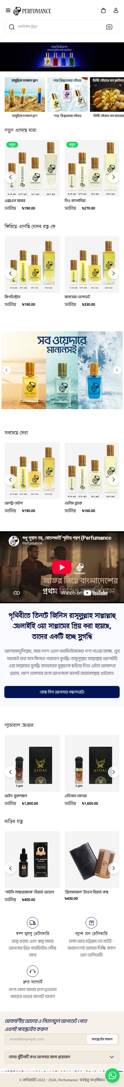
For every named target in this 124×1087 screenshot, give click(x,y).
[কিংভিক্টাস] (32, 264)
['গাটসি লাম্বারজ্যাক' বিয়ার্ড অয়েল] (32, 859)
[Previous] (10, 177)
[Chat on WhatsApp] (112, 1075)
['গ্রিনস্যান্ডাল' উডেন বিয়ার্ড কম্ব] (92, 859)
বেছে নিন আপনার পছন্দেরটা (62, 692)
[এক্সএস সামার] (32, 168)
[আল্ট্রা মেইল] (32, 471)
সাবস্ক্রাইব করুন (102, 1039)
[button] (103, 10)
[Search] (111, 26)
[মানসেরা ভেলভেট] (92, 264)
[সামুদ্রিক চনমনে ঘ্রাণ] (25, 94)
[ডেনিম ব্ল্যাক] (92, 471)
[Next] (113, 177)
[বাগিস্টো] (32, 11)
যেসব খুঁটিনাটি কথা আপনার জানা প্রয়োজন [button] (39, 1057)
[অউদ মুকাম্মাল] (32, 763)
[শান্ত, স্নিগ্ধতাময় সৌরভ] (67, 94)
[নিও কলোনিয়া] (92, 168)
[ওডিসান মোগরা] (92, 763)
